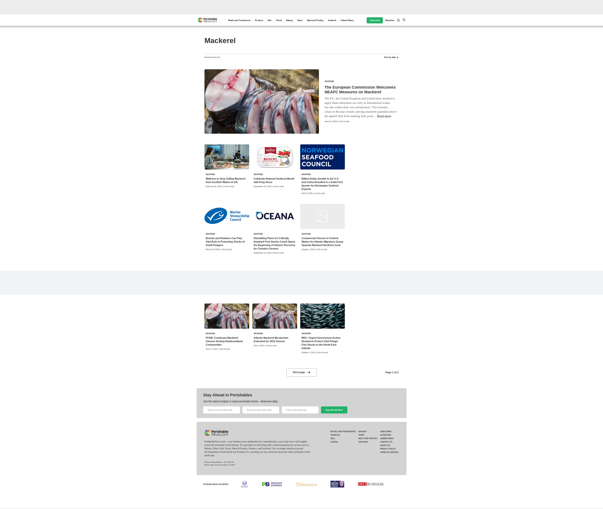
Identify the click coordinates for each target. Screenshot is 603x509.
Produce (259, 20)
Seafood (332, 20)
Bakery (289, 20)
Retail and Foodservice (239, 20)
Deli (270, 20)
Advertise (389, 20)
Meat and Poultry (315, 20)
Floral (279, 20)
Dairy (299, 20)
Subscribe (375, 20)
